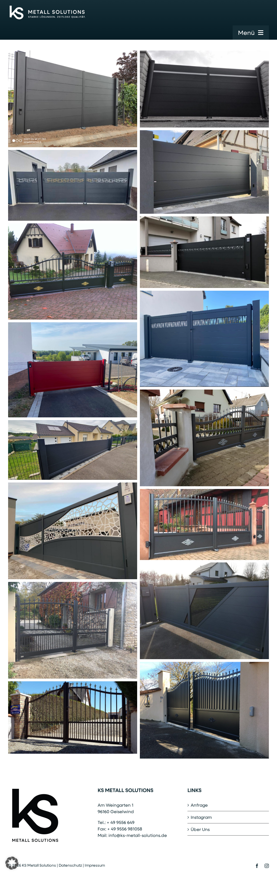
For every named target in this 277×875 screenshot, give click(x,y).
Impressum (95, 865)
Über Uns (200, 829)
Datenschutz (70, 865)
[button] (12, 863)
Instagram (201, 817)
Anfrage (199, 805)
